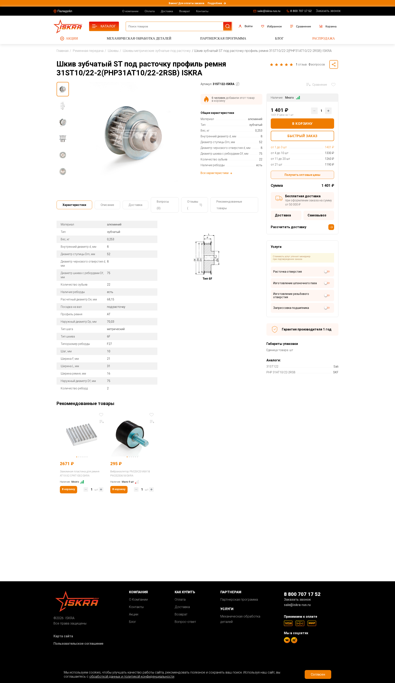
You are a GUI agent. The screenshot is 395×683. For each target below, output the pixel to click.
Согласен (318, 674)
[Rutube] (294, 640)
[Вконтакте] (287, 640)
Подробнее (215, 3)
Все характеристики (215, 173)
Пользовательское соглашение (78, 644)
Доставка (167, 11)
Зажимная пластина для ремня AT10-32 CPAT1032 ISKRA (79, 473)
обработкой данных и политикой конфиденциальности (131, 676)
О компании (130, 11)
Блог (279, 38)
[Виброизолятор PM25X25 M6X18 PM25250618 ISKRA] (132, 434)
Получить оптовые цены (302, 174)
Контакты (202, 11)
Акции (72, 38)
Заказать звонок (328, 11)
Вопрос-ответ (185, 622)
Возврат (184, 11)
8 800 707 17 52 (301, 11)
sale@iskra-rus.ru (268, 11)
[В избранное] (334, 84)
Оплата (150, 11)
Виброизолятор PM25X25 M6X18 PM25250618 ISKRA (130, 473)
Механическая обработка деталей (139, 38)
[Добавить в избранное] (101, 414)
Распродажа (323, 38)
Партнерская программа (223, 38)
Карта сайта (63, 636)
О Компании (138, 599)
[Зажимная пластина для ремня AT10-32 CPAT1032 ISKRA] (82, 434)
